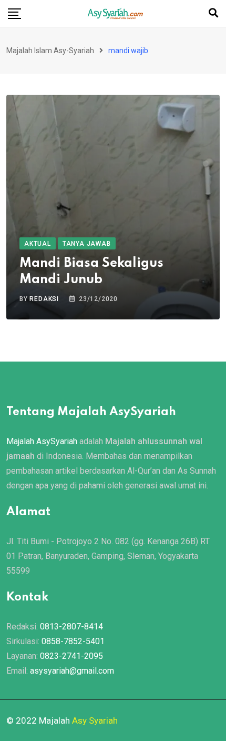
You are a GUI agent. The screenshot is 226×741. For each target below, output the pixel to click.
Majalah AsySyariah (41, 441)
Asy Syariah (95, 720)
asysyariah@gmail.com (72, 671)
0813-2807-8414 (71, 627)
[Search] (213, 12)
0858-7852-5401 (73, 641)
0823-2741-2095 (71, 656)
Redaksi (44, 299)
